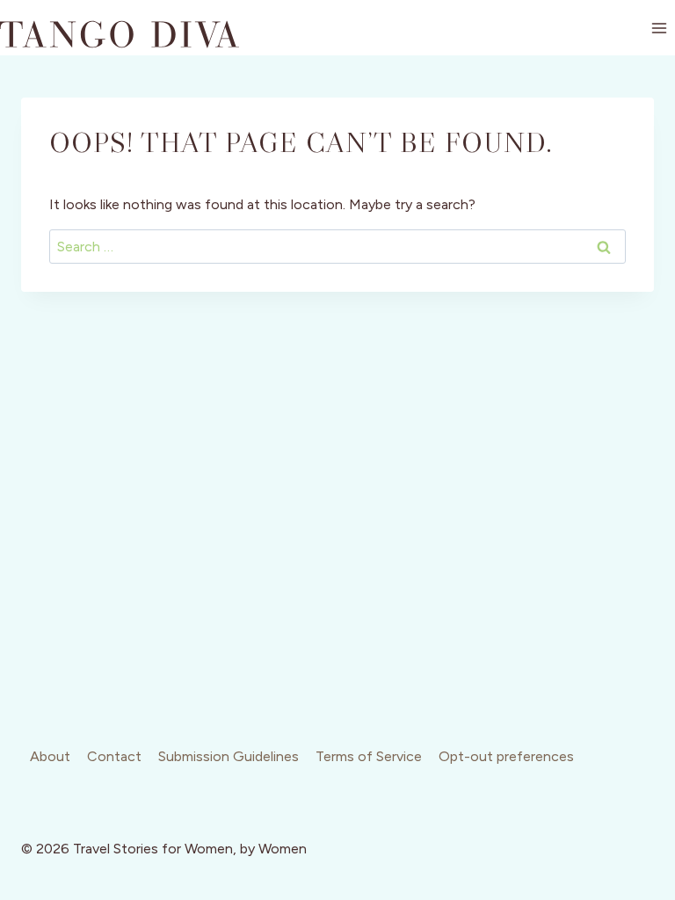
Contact (114, 756)
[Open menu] (658, 27)
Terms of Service (369, 756)
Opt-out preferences (506, 756)
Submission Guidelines (228, 756)
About (50, 756)
